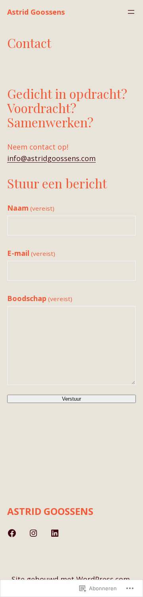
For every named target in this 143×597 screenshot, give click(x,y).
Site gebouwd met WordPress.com (71, 579)
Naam (30, 208)
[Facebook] (12, 533)
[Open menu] (131, 12)
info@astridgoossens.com (51, 158)
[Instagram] (33, 533)
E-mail (31, 253)
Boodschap (39, 298)
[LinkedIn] (55, 533)
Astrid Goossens (36, 12)
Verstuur (71, 399)
